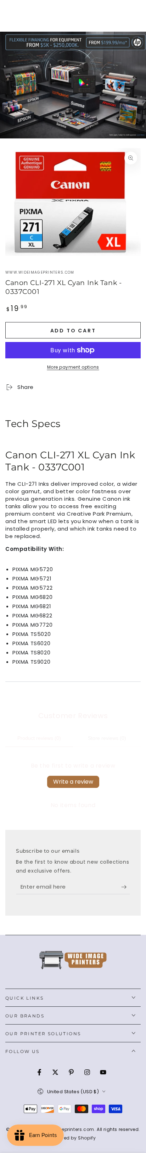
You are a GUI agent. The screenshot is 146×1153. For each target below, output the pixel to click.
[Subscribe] (125, 887)
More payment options (73, 367)
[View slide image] (73, 85)
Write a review (73, 782)
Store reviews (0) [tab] (107, 738)
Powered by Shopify (73, 1138)
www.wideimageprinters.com (39, 272)
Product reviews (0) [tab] (39, 738)
